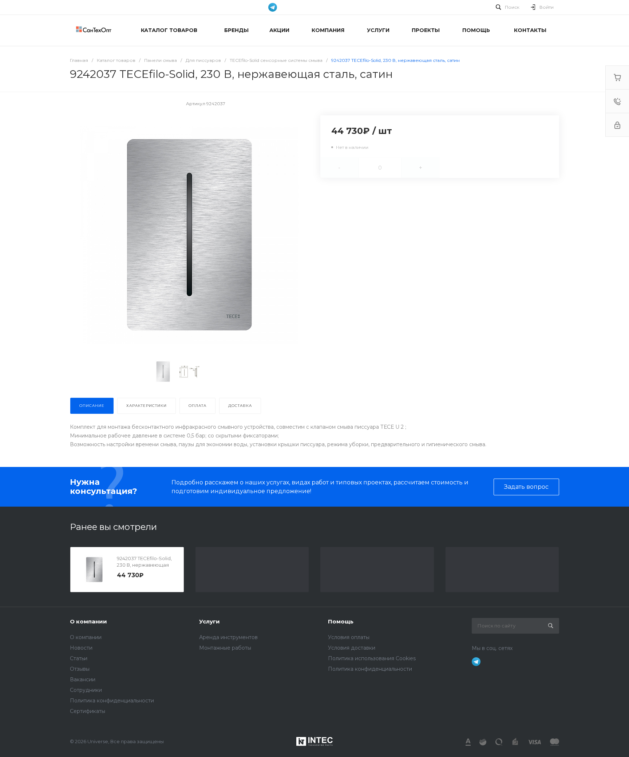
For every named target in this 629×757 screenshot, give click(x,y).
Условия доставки (351, 648)
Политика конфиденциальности (112, 700)
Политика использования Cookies (372, 658)
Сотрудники (86, 690)
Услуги (209, 621)
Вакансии (82, 679)
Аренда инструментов (228, 637)
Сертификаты (87, 711)
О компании (88, 621)
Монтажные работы (225, 648)
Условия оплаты (348, 637)
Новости (81, 648)
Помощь (340, 621)
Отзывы (80, 669)
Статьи (78, 658)
